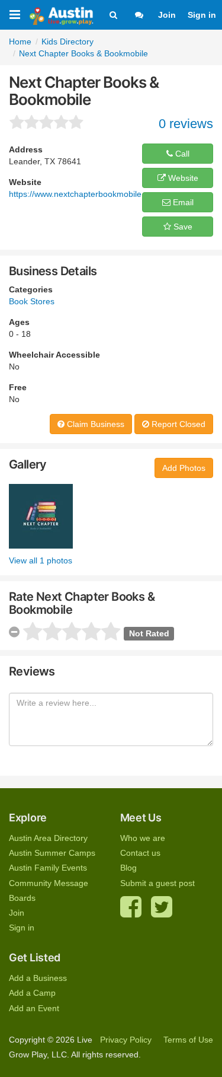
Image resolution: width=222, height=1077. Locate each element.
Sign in (202, 15)
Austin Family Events (48, 867)
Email (182, 202)
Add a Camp (32, 993)
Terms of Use (188, 1039)
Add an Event (34, 1008)
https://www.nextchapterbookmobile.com (84, 194)
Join (167, 15)
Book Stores (31, 301)
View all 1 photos (40, 560)
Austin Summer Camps (52, 853)
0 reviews (186, 123)
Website (182, 178)
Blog (128, 867)
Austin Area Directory (48, 838)
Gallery (28, 464)
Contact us (140, 853)
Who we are (142, 838)
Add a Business (38, 978)
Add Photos (183, 468)
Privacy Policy (126, 1039)
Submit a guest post (157, 883)
